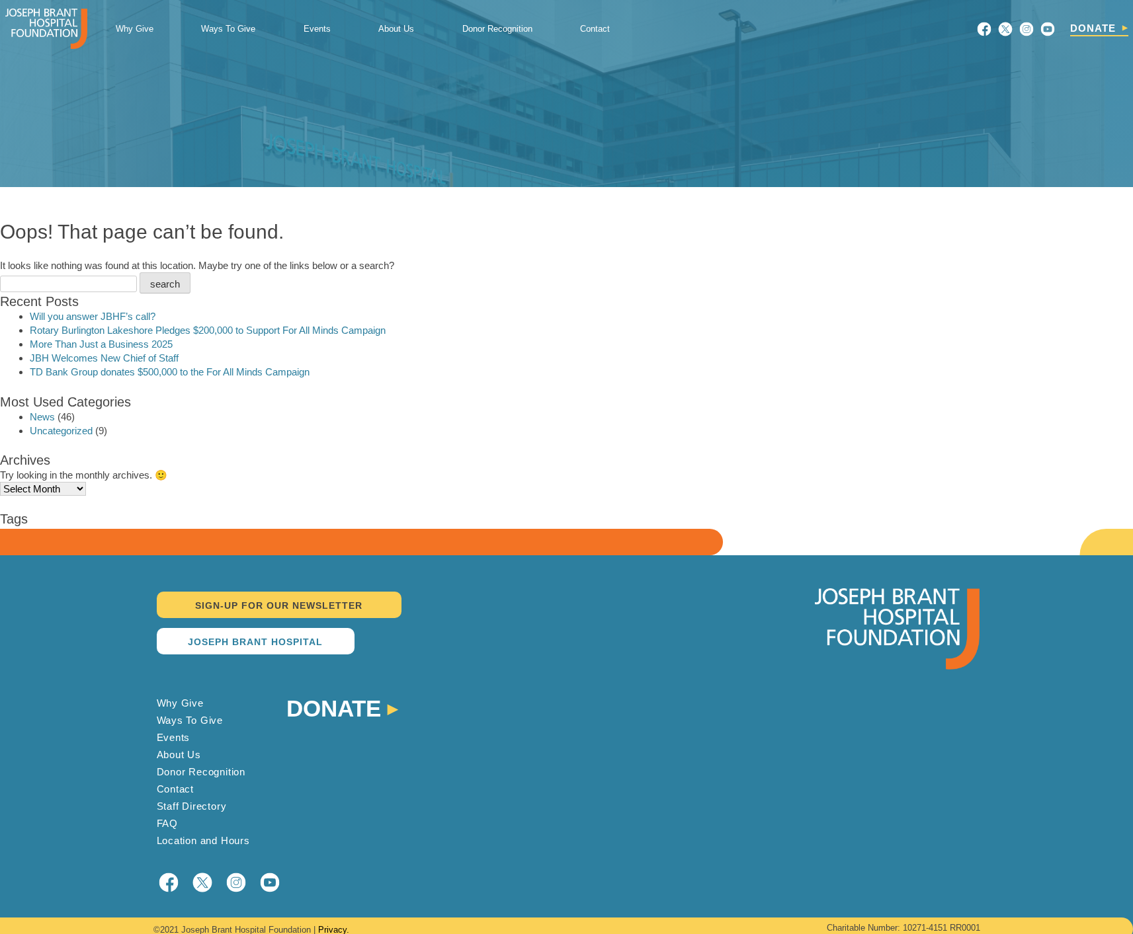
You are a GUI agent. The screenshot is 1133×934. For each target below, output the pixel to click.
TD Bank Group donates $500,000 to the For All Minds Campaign (170, 371)
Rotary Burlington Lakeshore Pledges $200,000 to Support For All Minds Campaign (208, 330)
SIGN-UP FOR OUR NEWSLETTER (278, 605)
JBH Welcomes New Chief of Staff (104, 358)
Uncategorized (61, 430)
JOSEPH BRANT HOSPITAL (255, 642)
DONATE (1093, 28)
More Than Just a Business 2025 (101, 344)
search (165, 284)
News (42, 416)
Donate (333, 707)
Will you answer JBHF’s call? (92, 316)
